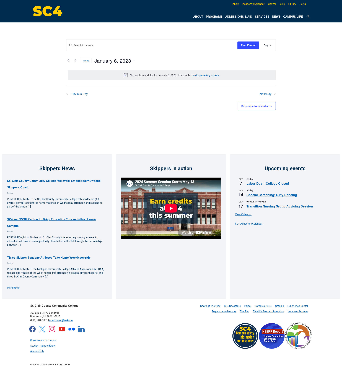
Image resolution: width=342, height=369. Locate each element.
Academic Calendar (253, 3)
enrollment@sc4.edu (61, 320)
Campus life (293, 16)
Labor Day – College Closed (268, 183)
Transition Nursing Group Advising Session (280, 206)
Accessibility (37, 351)
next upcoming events (205, 75)
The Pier (244, 311)
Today (86, 60)
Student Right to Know (42, 345)
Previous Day (79, 94)
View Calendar (243, 214)
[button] (308, 17)
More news (13, 287)
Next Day (265, 94)
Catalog (279, 306)
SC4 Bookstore (232, 306)
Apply (235, 3)
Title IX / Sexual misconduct (268, 311)
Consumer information (43, 340)
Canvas (272, 3)
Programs (214, 16)
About (198, 16)
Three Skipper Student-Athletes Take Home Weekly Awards (48, 257)
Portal (303, 3)
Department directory (224, 311)
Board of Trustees (210, 306)
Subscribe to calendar (254, 106)
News (276, 16)
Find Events (248, 45)
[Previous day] (68, 60)
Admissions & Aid (238, 16)
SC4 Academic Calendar (248, 223)
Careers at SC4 (263, 306)
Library (292, 3)
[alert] (172, 75)
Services (262, 16)
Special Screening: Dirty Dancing (272, 195)
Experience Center (297, 306)
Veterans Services (298, 311)
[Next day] (75, 60)
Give (282, 3)
